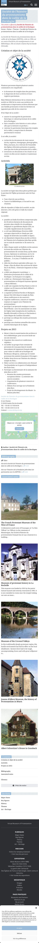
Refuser (19, 933)
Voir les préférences (19, 938)
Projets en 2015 (6, 766)
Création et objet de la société (12, 760)
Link (27, 466)
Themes (16, 29)
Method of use (19, 900)
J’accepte (19, 429)
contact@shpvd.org (15, 410)
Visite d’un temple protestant (19, 852)
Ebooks (19, 890)
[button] (36, 908)
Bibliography (6, 771)
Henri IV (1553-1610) (19, 864)
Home (3, 29)
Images (19, 883)
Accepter (19, 928)
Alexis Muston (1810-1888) (19, 862)
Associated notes (7, 774)
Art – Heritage (20, 844)
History (4, 803)
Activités (4, 763)
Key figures (5, 800)
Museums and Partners (19, 897)
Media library (19, 904)
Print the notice (20, 785)
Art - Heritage (6, 809)
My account (19, 902)
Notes (9, 29)
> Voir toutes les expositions (19, 875)
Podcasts (19, 887)
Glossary (4, 780)
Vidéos (19, 885)
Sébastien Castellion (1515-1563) (19, 866)
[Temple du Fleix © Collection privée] (19, 174)
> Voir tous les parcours (19, 854)
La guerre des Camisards (19, 868)
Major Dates (5, 798)
